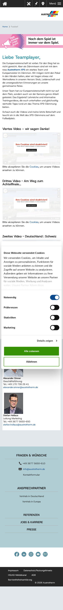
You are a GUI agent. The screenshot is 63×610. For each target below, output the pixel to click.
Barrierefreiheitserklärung (20, 579)
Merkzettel (36, 3)
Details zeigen (45, 340)
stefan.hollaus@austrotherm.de (19, 424)
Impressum (13, 570)
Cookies (34, 166)
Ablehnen (31, 361)
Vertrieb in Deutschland (31, 496)
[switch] (54, 307)
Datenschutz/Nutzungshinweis (38, 570)
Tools (30, 4)
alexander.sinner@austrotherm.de (20, 387)
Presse (31, 529)
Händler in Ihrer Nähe (43, 3)
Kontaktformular (31, 474)
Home (5, 26)
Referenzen (31, 515)
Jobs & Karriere (31, 522)
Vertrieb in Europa (31, 501)
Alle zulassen (31, 351)
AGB (34, 575)
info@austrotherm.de (34, 469)
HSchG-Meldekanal (17, 575)
